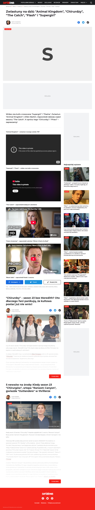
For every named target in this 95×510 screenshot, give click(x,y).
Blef (26, 286)
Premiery (65, 2)
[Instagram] (52, 498)
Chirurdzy (30, 286)
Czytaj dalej (54, 376)
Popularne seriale (27, 2)
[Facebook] (43, 498)
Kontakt (37, 503)
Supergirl (13, 288)
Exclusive (48, 2)
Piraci (55, 286)
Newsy (40, 2)
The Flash (24, 288)
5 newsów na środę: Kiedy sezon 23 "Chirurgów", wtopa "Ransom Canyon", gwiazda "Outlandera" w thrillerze (31, 388)
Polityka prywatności (54, 503)
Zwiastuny (74, 2)
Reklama (43, 503)
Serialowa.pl (8, 6)
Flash (43, 286)
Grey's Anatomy (49, 286)
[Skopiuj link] (88, 22)
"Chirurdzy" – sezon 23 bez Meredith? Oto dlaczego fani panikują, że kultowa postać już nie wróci (33, 301)
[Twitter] (47, 498)
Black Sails (21, 286)
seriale (8, 288)
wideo (29, 288)
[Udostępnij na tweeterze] (83, 22)
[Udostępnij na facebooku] (78, 22)
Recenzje (57, 2)
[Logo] (8, 2)
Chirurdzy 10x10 (37, 286)
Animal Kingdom (13, 286)
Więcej (83, 2)
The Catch (18, 288)
